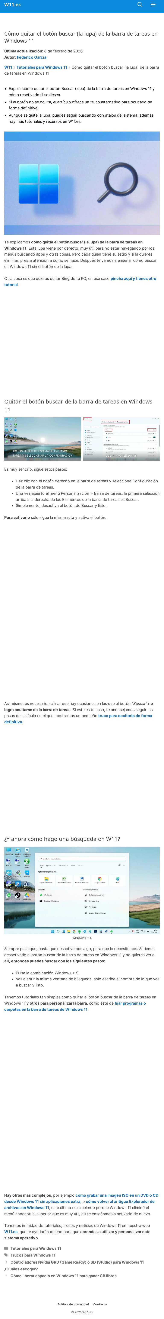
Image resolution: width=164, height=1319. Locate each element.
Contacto (100, 1304)
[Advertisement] (82, 323)
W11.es (12, 4)
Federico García (31, 57)
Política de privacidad (73, 1304)
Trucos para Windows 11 (33, 1255)
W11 (8, 67)
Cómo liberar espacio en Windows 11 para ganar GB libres (63, 1276)
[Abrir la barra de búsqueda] (139, 4)
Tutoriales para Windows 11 (41, 67)
